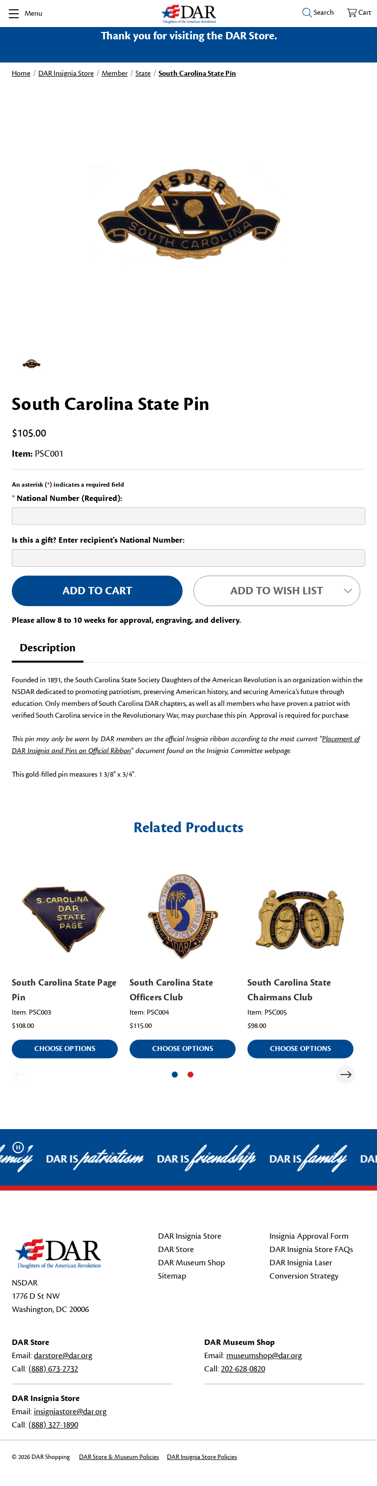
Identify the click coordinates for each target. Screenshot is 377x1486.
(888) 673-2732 (53, 1369)
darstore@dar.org (63, 1355)
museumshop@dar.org (264, 1355)
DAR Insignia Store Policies (202, 1457)
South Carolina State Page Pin (64, 990)
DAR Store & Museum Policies (119, 1457)
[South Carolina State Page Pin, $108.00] (64, 916)
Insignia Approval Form (309, 1236)
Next (345, 1074)
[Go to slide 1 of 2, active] (175, 1075)
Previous (19, 1074)
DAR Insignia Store (189, 1236)
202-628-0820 (243, 1369)
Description (48, 648)
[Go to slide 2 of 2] (190, 1075)
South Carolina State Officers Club (171, 990)
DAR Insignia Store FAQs (311, 1249)
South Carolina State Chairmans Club (289, 990)
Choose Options (64, 1048)
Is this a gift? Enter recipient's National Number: (98, 540)
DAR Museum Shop (191, 1262)
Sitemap (172, 1276)
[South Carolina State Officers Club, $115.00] (182, 916)
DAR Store (176, 1249)
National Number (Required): (67, 498)
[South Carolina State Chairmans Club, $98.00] (300, 916)
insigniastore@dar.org (70, 1411)
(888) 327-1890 (53, 1425)
